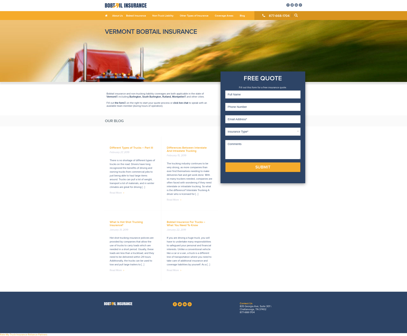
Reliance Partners (37, 334)
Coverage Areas (224, 15)
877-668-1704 (279, 16)
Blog (242, 15)
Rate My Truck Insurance (13, 334)
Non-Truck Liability (162, 15)
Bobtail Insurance (136, 15)
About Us (117, 15)
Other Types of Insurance (194, 15)
